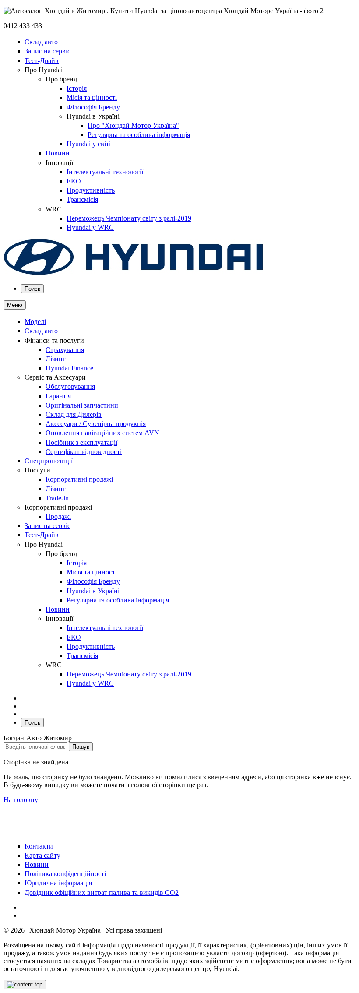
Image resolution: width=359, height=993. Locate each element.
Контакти (39, 846)
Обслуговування (70, 386)
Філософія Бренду (93, 107)
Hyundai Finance (69, 368)
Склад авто (41, 42)
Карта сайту (42, 855)
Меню (14, 305)
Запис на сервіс (47, 51)
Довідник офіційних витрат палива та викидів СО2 (102, 892)
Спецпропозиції (49, 461)
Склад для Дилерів (74, 414)
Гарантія (58, 396)
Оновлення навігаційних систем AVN (102, 433)
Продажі (58, 516)
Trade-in (57, 498)
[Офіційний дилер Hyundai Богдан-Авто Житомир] (134, 273)
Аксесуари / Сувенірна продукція (96, 423)
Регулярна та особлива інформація (139, 134)
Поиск (32, 288)
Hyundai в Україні (93, 591)
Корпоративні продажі (79, 479)
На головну (21, 799)
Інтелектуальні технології (105, 172)
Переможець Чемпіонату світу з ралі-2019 (129, 218)
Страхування (65, 349)
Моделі (35, 321)
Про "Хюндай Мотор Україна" (133, 125)
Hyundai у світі (89, 144)
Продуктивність (91, 190)
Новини (58, 153)
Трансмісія (82, 199)
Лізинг (56, 359)
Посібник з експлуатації (81, 442)
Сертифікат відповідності (84, 451)
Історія (77, 88)
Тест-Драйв (42, 60)
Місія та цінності (92, 97)
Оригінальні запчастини (82, 405)
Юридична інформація (58, 883)
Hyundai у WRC (90, 227)
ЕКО (74, 181)
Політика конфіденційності (65, 873)
